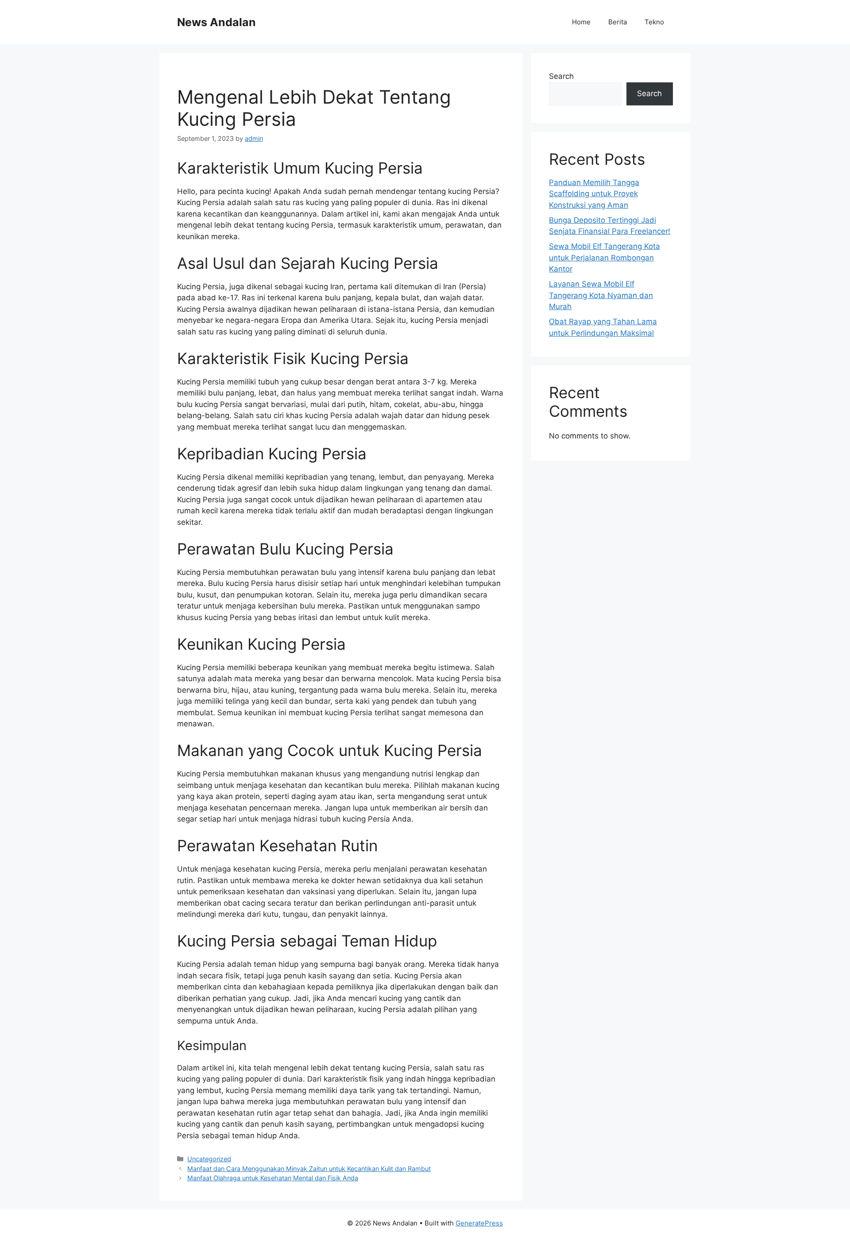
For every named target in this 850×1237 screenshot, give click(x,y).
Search (561, 76)
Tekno (654, 22)
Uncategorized (209, 1159)
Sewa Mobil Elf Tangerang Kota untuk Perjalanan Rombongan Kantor (604, 257)
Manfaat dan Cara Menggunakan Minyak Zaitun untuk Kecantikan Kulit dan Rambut (309, 1168)
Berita (617, 22)
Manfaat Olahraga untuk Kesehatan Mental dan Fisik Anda (272, 1178)
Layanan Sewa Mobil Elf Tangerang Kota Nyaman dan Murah (601, 295)
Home (581, 22)
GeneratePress (479, 1223)
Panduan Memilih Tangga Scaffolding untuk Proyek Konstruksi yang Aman (594, 193)
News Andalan (216, 22)
